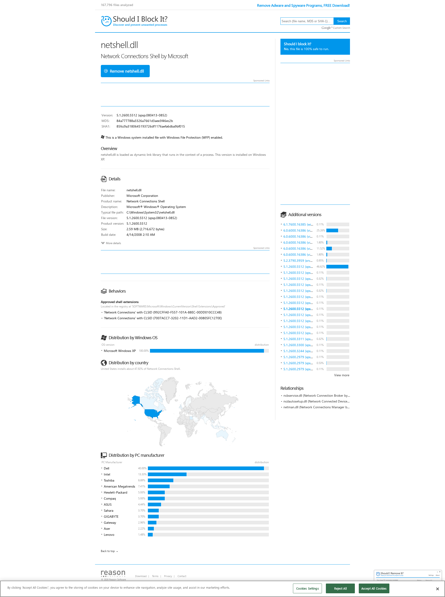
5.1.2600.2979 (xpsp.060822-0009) (308, 357)
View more (341, 375)
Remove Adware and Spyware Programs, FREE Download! (303, 5)
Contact (182, 576)
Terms (155, 576)
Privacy (168, 576)
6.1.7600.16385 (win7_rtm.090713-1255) (313, 224)
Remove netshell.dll (127, 71)
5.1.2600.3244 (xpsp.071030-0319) (308, 351)
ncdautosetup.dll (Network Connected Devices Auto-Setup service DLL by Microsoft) (343, 401)
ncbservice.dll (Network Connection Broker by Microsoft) (323, 395)
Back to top (108, 551)
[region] (222, 589)
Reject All (340, 588)
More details (113, 243)
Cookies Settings (307, 588)
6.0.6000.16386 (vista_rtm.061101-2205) (312, 230)
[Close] (437, 589)
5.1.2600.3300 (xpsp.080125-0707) (308, 345)
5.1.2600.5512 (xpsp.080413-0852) (308, 266)
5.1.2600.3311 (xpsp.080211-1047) (308, 339)
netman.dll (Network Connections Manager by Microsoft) (323, 407)
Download (140, 576)
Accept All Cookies (374, 588)
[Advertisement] (315, 133)
